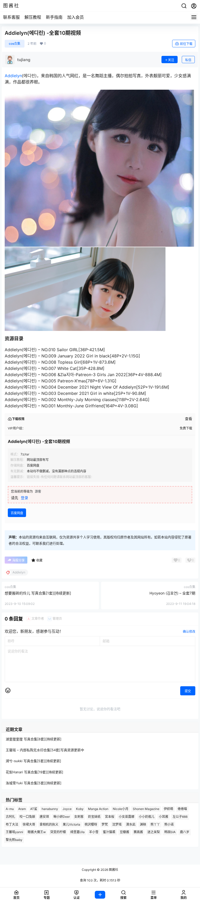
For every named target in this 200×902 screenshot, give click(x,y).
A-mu (10, 809)
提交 (188, 691)
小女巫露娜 (126, 817)
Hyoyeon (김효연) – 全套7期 (172, 593)
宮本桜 (109, 817)
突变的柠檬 (58, 832)
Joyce (67, 809)
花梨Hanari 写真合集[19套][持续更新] (34, 772)
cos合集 (14, 43)
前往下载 (186, 44)
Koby (80, 809)
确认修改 (189, 631)
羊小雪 (93, 832)
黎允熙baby (14, 840)
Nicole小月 (120, 809)
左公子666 (180, 817)
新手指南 (54, 17)
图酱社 (113, 870)
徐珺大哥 (29, 824)
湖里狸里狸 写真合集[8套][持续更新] (33, 739)
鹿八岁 (184, 832)
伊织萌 (168, 809)
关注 (171, 60)
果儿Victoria (71, 824)
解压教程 (32, 17)
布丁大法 (12, 824)
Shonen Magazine (146, 809)
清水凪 (130, 824)
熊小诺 (169, 824)
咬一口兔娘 (27, 817)
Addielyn (13, 75)
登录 (24, 497)
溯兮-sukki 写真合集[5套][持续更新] (33, 761)
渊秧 (143, 824)
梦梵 (105, 824)
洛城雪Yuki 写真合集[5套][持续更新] (33, 783)
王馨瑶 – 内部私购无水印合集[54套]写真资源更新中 (45, 750)
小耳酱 (163, 817)
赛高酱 (138, 832)
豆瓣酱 (124, 832)
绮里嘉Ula (77, 832)
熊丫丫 (155, 824)
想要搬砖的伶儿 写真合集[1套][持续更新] (38, 593)
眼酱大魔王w (37, 832)
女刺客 (79, 817)
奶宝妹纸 (94, 817)
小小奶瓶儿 (146, 817)
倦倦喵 (182, 809)
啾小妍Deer (61, 817)
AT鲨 (33, 809)
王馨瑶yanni (14, 832)
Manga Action (98, 809)
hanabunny (50, 809)
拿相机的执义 (49, 824)
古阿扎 (10, 817)
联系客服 (11, 17)
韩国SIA (170, 832)
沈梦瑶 (117, 824)
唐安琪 (44, 817)
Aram (22, 809)
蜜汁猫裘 (109, 832)
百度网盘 (17, 513)
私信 (188, 60)
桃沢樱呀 (91, 824)
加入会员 (75, 17)
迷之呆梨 (153, 832)
